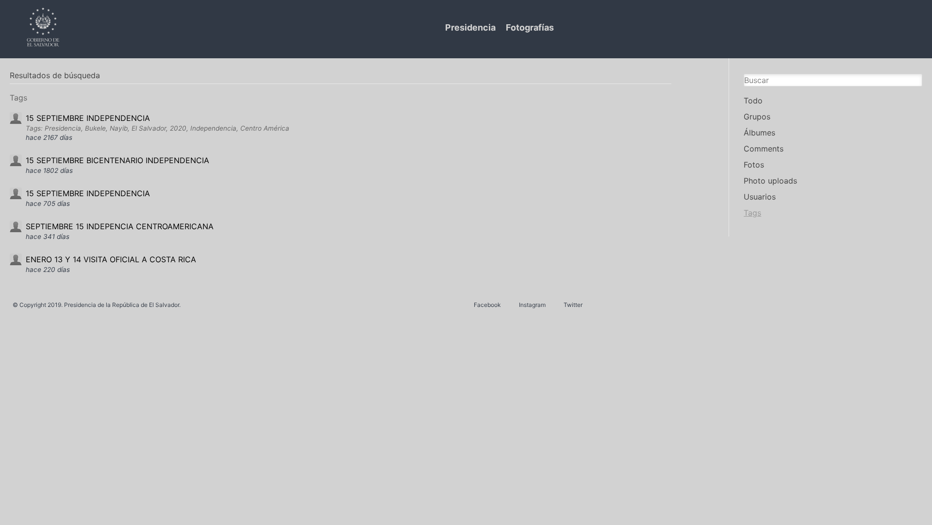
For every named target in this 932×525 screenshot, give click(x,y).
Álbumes (759, 132)
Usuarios (760, 197)
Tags (752, 213)
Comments (763, 148)
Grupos (757, 116)
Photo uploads (770, 181)
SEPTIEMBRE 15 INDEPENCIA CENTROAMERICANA (120, 226)
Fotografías (530, 27)
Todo (753, 100)
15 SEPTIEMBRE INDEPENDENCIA (88, 118)
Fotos (754, 164)
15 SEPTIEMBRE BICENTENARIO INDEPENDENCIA (117, 160)
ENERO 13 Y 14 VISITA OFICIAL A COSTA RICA (111, 259)
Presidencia (470, 27)
